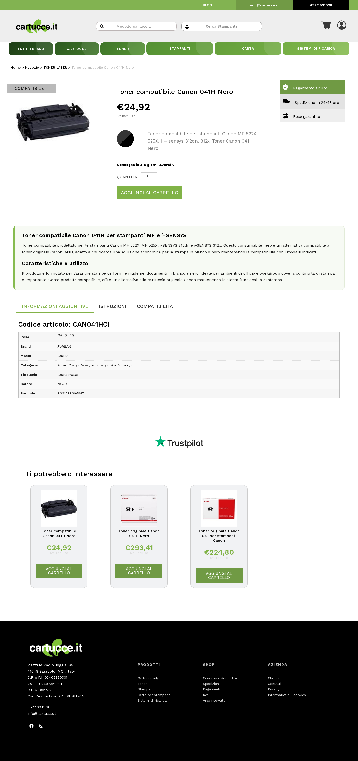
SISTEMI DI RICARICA (316, 48)
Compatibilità (155, 306)
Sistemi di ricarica (152, 700)
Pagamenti (211, 689)
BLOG (207, 5)
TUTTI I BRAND (30, 49)
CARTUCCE (76, 49)
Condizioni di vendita (220, 678)
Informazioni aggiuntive (55, 306)
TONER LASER (55, 67)
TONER (122, 49)
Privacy (273, 689)
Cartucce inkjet (150, 678)
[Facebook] (32, 726)
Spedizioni (211, 684)
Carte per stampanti (154, 695)
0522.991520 (321, 5)
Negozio (32, 67)
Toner (142, 684)
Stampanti (146, 689)
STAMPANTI (179, 48)
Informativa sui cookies (287, 695)
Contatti (274, 684)
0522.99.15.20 (39, 707)
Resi (206, 695)
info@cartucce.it (264, 5)
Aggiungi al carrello (149, 192)
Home (16, 67)
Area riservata (214, 700)
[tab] (55, 306)
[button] (326, 26)
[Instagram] (41, 726)
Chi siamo (276, 678)
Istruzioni (112, 306)
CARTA (248, 48)
